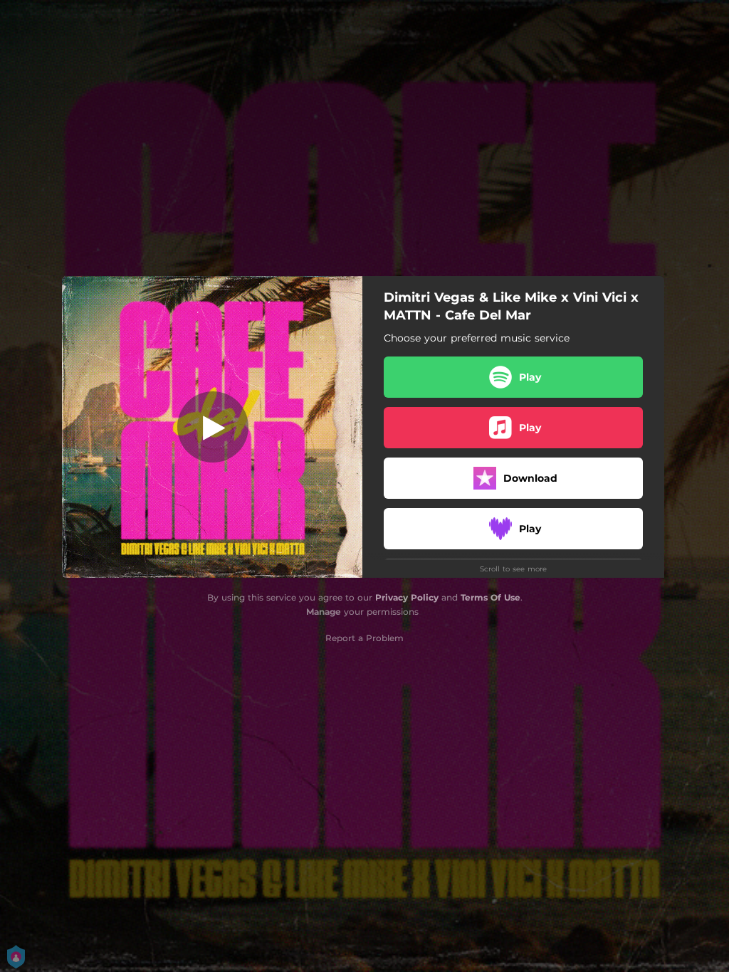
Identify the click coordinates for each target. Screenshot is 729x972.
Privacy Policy (407, 597)
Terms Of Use (490, 597)
